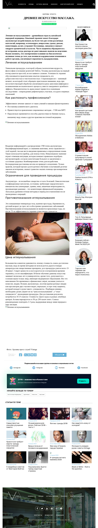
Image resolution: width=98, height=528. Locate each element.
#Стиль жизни (42, 4)
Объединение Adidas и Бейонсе (83, 137)
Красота (53, 14)
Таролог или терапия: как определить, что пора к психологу (82, 272)
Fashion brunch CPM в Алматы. (84, 179)
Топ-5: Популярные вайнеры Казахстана (83, 218)
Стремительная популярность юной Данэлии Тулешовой (83, 158)
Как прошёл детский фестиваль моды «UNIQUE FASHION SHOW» (83, 114)
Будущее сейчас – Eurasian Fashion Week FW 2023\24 (82, 242)
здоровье (27, 394)
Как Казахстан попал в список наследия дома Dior (83, 46)
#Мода (31, 4)
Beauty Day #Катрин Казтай (83, 198)
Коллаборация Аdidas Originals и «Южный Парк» (82, 90)
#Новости (22, 4)
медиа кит (49, 515)
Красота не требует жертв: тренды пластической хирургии (83, 65)
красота (34, 394)
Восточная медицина (14, 394)
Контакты (38, 515)
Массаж (42, 394)
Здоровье (45, 14)
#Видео (80, 4)
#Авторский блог (67, 4)
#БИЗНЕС (64, 496)
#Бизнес (54, 4)
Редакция (60, 515)
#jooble (42, 501)
